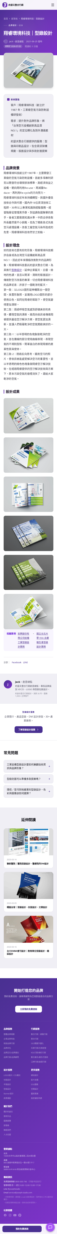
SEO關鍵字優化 (37, 1043)
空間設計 (34, 1089)
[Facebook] (5, 1215)
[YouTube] (14, 1215)
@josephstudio (14, 1189)
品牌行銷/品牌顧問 (11, 1057)
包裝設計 (7, 1080)
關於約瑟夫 (8, 1111)
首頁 (6, 18)
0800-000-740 (21, 1181)
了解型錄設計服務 (26, 729)
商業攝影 (7, 1098)
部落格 (14, 18)
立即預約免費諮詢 (28, 1009)
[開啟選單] (53, 5)
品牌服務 (8, 1028)
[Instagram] (10, 1215)
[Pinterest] (19, 1215)
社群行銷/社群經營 (38, 1048)
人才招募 (7, 1134)
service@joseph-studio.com (20, 1192)
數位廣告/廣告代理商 (39, 1057)
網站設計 (34, 1075)
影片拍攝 (34, 1080)
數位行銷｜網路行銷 (39, 1034)
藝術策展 (34, 1093)
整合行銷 (34, 1039)
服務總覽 (7, 1121)
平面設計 (7, 1084)
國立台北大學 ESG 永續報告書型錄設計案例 (42, 640)
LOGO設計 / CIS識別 (12, 1075)
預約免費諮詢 (22, 1228)
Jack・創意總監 (14, 41)
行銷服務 (35, 1028)
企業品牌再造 (9, 1039)
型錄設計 (17, 270)
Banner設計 (9, 1093)
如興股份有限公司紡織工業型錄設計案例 (23, 640)
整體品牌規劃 (9, 1034)
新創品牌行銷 (9, 1043)
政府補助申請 (36, 1098)
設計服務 (8, 1069)
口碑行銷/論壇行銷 (38, 1062)
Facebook (16, 662)
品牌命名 (7, 1048)
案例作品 (7, 1116)
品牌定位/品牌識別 (11, 1052)
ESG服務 (34, 1084)
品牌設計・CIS (16, 25)
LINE (25, 662)
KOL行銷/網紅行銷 (38, 1052)
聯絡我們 (7, 1130)
